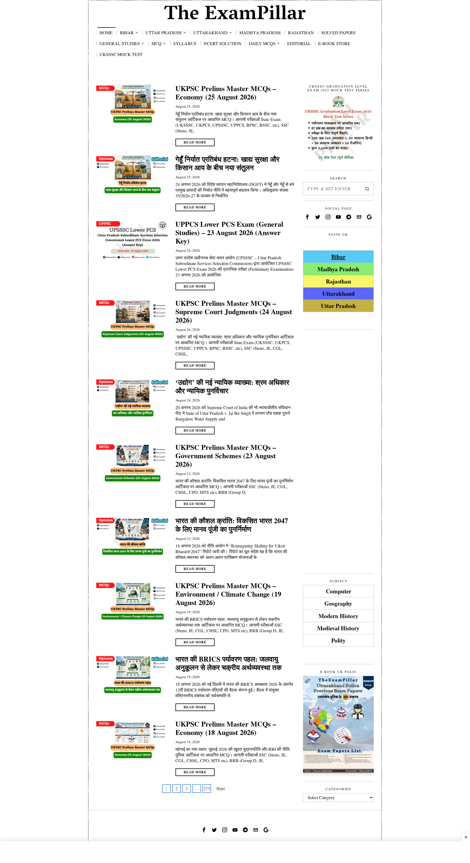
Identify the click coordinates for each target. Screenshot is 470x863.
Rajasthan (338, 281)
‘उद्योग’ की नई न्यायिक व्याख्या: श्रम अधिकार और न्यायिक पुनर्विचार (232, 386)
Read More (195, 142)
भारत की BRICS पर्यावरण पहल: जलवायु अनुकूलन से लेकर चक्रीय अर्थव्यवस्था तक (228, 663)
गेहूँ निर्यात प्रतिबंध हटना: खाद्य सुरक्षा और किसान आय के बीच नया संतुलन (227, 163)
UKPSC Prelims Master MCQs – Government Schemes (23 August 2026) (225, 456)
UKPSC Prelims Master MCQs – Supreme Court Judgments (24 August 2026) (233, 312)
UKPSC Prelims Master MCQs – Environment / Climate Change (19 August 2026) (228, 594)
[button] (367, 188)
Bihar (338, 256)
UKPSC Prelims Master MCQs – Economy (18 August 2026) (225, 728)
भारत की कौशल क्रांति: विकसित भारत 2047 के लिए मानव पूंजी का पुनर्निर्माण (231, 524)
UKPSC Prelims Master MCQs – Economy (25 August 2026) (225, 92)
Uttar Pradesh (338, 305)
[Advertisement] (338, 416)
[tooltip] (307, 217)
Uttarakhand (338, 293)
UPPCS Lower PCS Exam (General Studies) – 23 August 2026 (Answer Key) (229, 232)
